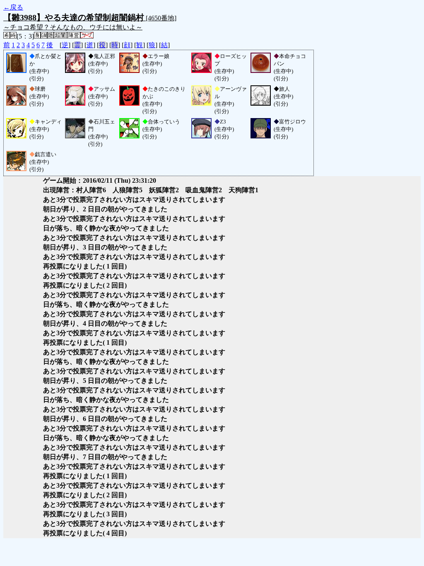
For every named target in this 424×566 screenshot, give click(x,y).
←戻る (13, 7)
